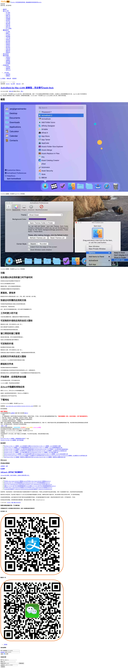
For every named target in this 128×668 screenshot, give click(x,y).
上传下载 (8, 38)
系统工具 (8, 17)
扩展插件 (8, 58)
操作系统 (8, 47)
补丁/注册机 (8, 28)
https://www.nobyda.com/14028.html (14, 432)
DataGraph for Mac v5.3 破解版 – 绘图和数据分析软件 (13, 438)
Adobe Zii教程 (29, 427)
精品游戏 (6, 65)
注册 (7, 466)
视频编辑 (8, 18)
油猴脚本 (8, 60)
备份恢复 (8, 23)
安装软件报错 (16, 427)
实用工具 (8, 25)
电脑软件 (6, 30)
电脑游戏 (8, 68)
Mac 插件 (8, 12)
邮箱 (2, 661)
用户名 (2, 660)
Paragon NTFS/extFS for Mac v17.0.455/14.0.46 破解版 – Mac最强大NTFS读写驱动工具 (67, 455)
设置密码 (3, 665)
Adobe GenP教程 (37, 427)
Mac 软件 (6, 10)
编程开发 (8, 50)
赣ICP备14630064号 (16, 502)
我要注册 (9, 78)
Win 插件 (8, 31)
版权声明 (8, 74)
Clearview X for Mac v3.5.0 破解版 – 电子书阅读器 (12, 440)
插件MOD (8, 70)
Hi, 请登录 (3, 78)
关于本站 (6, 72)
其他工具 (8, 26)
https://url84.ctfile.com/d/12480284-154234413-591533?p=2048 (19, 406)
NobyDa (39, 2)
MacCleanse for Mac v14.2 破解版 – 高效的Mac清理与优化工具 (51, 457)
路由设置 (8, 62)
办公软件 (8, 14)
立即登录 (3, 466)
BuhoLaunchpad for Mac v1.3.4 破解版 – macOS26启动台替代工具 (53, 454)
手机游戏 (8, 66)
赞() (21, 91)
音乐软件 (8, 20)
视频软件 (8, 44)
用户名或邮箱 (4, 650)
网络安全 (8, 52)
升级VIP (26, 413)
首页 (5, 9)
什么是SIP (23, 427)
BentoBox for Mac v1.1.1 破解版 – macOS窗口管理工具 (45, 452)
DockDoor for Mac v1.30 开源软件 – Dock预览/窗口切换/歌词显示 (53, 449)
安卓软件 (6, 54)
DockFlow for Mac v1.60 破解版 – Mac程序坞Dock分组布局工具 (52, 450)
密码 (6, 652)
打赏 (5, 425)
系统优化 (8, 39)
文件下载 (8, 22)
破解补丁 (8, 33)
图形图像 (8, 36)
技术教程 (6, 55)
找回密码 (14, 78)
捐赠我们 (8, 75)
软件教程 (8, 63)
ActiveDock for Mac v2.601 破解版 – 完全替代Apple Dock (27, 87)
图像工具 (8, 15)
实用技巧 (8, 57)
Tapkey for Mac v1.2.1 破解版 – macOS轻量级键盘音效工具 (48, 447)
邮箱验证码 (3, 663)
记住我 (6, 653)
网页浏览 (8, 42)
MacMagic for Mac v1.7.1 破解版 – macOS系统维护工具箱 (47, 446)
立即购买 (13, 413)
